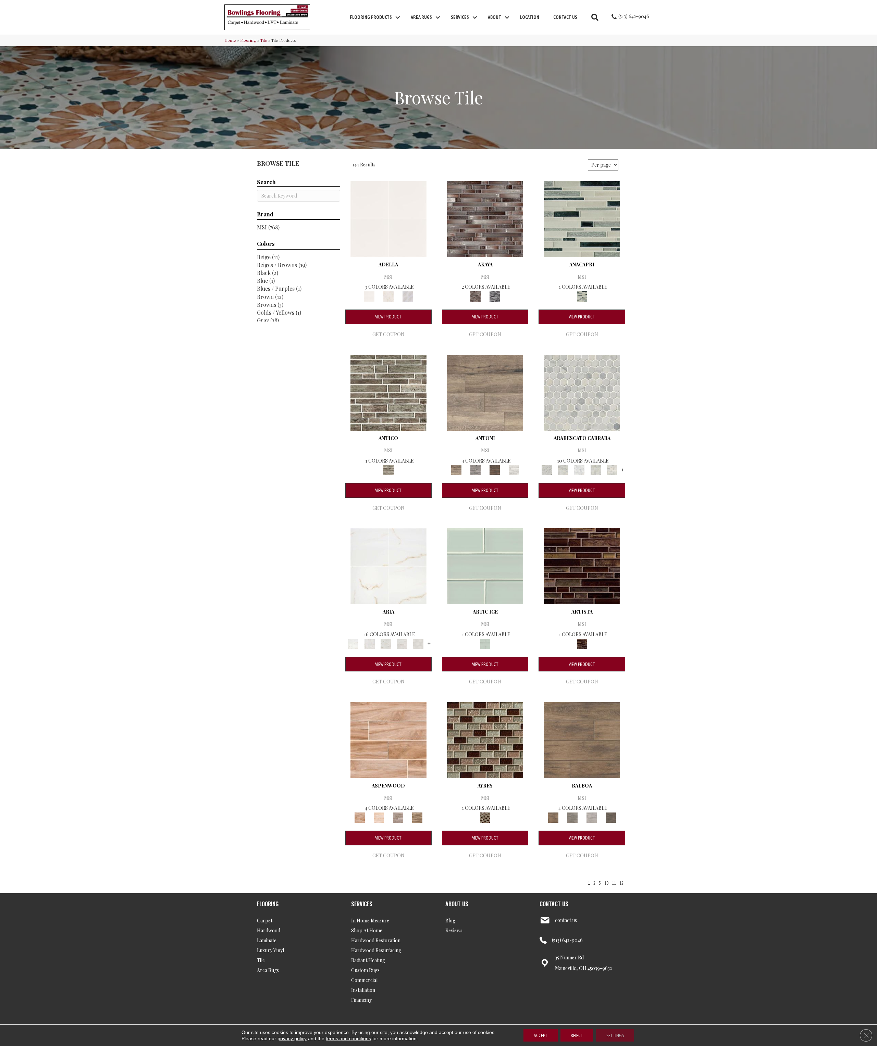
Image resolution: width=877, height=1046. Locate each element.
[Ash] (398, 817)
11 (614, 883)
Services (460, 17)
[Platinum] (513, 469)
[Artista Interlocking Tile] (582, 566)
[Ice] (591, 817)
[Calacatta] (388, 218)
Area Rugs (421, 17)
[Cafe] (485, 392)
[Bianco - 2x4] (402, 643)
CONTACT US (554, 904)
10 (606, 883)
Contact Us (565, 17)
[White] (407, 296)
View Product (388, 317)
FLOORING (268, 904)
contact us (566, 920)
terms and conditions (348, 1038)
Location (529, 17)
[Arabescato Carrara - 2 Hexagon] (579, 469)
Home (230, 40)
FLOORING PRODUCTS (371, 17)
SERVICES (361, 904)
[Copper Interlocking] (485, 218)
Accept (540, 1035)
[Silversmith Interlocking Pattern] (388, 392)
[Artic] (378, 817)
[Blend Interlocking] (582, 218)
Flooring (248, 40)
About (494, 17)
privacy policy (292, 1038)
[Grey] (572, 817)
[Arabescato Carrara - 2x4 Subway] (612, 469)
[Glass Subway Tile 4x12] (485, 566)
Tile (263, 40)
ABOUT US (456, 904)
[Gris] (388, 296)
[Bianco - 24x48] (386, 643)
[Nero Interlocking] (494, 296)
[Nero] (494, 469)
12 (621, 883)
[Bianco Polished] (388, 566)
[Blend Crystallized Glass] (485, 739)
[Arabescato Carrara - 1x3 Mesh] (563, 469)
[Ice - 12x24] (418, 643)
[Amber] (388, 739)
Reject (577, 1035)
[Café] (417, 817)
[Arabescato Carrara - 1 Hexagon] (582, 392)
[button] (398, 17)
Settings (615, 1035)
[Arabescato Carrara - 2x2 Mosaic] (596, 469)
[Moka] (610, 817)
